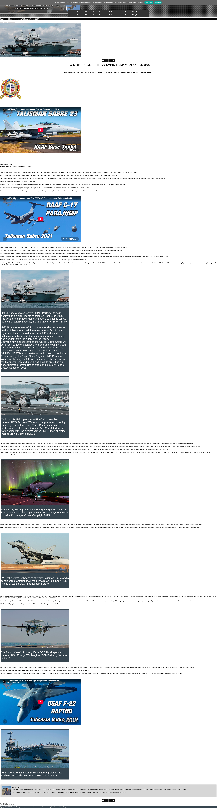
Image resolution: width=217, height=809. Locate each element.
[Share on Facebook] (103, 60)
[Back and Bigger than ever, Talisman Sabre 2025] (40, 56)
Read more (158, 2)
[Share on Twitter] (106, 60)
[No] (215, 2)
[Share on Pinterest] (110, 60)
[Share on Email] (113, 60)
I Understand (148, 2)
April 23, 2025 (4, 804)
